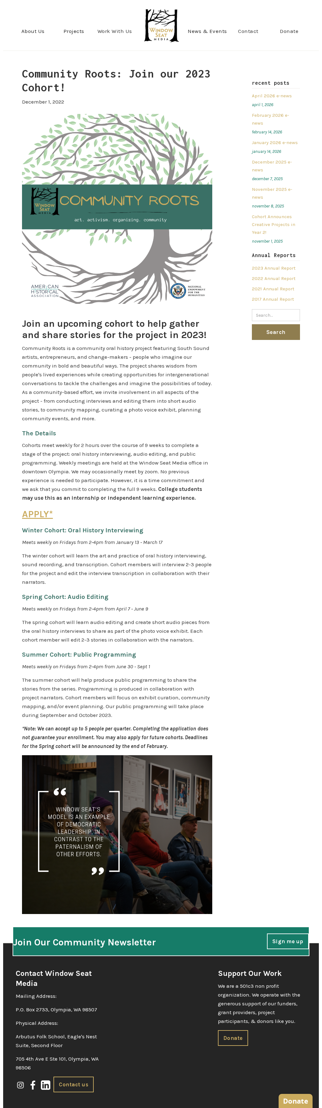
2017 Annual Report (273, 299)
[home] (161, 25)
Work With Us (114, 31)
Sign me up (287, 941)
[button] (33, 31)
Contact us (73, 1084)
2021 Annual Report (273, 289)
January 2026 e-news (275, 142)
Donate (289, 31)
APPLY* (37, 514)
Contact (248, 31)
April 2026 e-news (272, 96)
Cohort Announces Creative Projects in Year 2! (273, 224)
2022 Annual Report (274, 278)
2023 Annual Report (274, 268)
